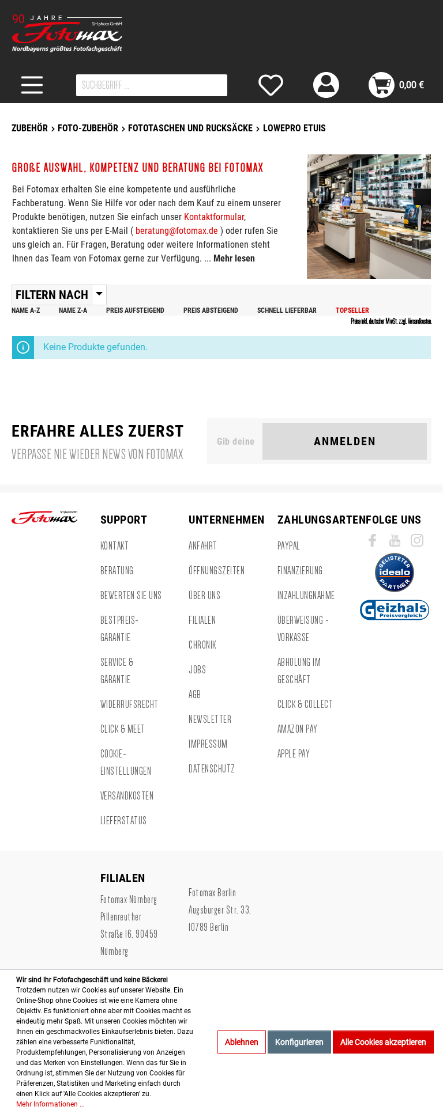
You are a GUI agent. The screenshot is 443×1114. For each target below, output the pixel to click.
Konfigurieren (299, 1042)
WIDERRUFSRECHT (129, 704)
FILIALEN (202, 620)
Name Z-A (73, 310)
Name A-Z (26, 310)
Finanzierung (300, 571)
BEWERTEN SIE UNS (131, 595)
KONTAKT (114, 546)
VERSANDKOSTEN (127, 796)
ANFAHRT (203, 546)
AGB (195, 694)
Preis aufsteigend (135, 310)
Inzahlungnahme (306, 595)
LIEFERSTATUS (123, 821)
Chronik (202, 645)
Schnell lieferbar (287, 310)
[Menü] (32, 85)
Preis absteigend (210, 310)
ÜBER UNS (204, 595)
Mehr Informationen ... (50, 1104)
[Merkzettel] (270, 85)
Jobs (197, 670)
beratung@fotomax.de (177, 230)
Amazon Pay (297, 729)
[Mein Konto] (326, 85)
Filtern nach (52, 295)
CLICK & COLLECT (305, 704)
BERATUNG (117, 571)
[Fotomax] (84, 33)
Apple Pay (293, 754)
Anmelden (345, 441)
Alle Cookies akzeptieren (383, 1042)
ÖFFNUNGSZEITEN (217, 571)
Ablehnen (241, 1042)
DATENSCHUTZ (212, 769)
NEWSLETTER (210, 719)
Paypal (289, 546)
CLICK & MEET (122, 729)
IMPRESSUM (208, 744)
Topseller (352, 310)
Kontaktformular (214, 216)
